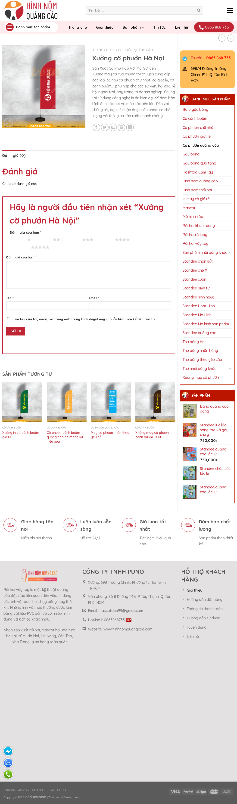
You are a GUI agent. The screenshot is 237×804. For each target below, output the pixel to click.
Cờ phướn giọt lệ (197, 136)
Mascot (189, 207)
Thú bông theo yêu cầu (202, 359)
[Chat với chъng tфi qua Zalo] (8, 762)
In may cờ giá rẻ (196, 198)
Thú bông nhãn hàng (200, 350)
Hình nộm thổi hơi (197, 190)
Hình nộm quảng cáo (200, 181)
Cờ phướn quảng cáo (201, 145)
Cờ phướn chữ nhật (199, 127)
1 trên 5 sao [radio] (17, 239)
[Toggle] (230, 252)
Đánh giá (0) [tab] (13, 155)
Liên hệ (181, 27)
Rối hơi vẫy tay (195, 243)
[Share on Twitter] (105, 127)
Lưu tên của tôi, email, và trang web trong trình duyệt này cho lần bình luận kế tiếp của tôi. (84, 319)
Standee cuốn (194, 279)
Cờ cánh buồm (195, 118)
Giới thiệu (104, 27)
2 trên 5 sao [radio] (43, 239)
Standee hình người (199, 297)
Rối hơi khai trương (199, 225)
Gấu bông (191, 154)
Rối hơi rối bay (195, 234)
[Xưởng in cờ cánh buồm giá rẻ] (22, 402)
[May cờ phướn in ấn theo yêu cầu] (111, 402)
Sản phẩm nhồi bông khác (205, 252)
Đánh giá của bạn (25, 232)
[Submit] (199, 10)
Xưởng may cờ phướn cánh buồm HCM (152, 435)
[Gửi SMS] (8, 751)
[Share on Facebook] (96, 127)
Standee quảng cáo (199, 332)
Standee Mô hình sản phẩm (206, 324)
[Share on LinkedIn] (130, 127)
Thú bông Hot (194, 341)
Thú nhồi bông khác (199, 368)
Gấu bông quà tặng (199, 163)
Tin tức (159, 27)
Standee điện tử (196, 288)
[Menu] (230, 10)
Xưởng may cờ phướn (201, 377)
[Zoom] (8, 122)
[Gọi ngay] (8, 774)
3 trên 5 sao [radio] (72, 239)
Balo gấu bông (195, 109)
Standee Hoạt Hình (199, 306)
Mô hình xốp (193, 216)
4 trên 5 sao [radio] (105, 239)
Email (94, 298)
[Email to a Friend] (113, 127)
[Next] (175, 417)
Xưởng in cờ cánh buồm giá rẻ (20, 435)
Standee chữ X (195, 270)
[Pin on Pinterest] (121, 127)
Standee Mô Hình (197, 315)
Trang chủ (77, 27)
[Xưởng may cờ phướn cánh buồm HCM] (155, 402)
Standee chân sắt (198, 261)
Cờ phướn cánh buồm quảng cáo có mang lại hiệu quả (65, 437)
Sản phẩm (132, 27)
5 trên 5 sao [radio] (21, 247)
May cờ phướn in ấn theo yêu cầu (110, 435)
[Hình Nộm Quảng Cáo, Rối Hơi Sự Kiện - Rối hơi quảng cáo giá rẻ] (41, 10)
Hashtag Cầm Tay (198, 172)
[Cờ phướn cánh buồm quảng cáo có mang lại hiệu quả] (67, 402)
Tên (10, 298)
